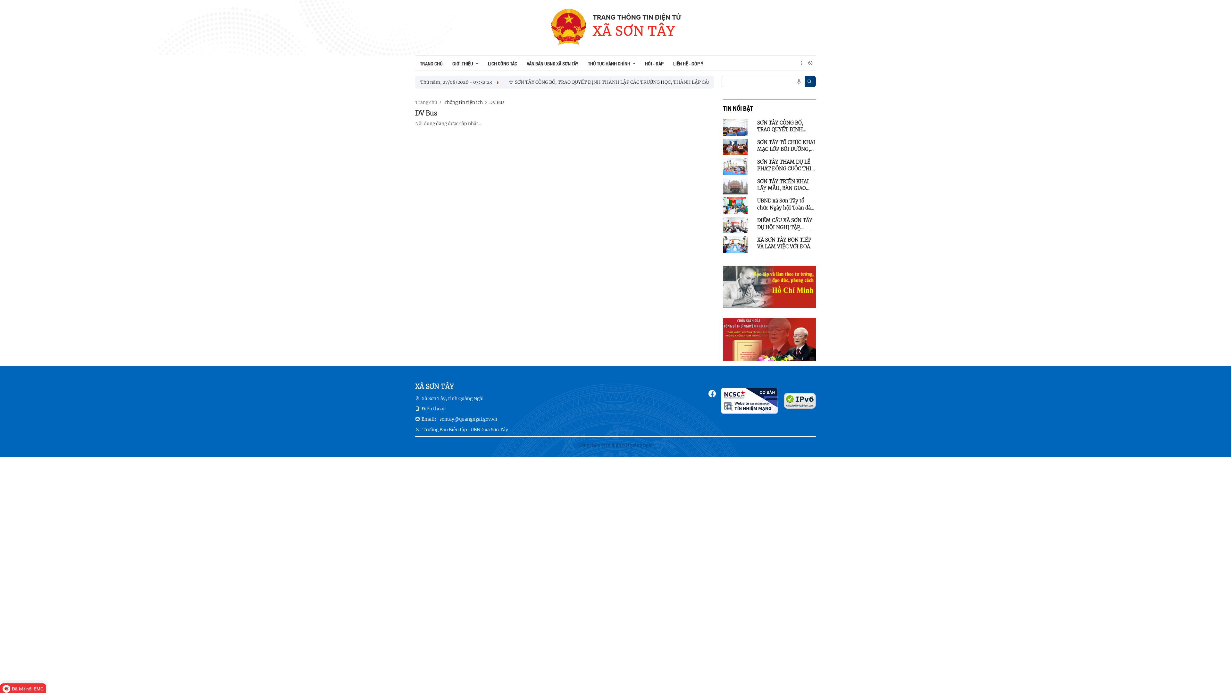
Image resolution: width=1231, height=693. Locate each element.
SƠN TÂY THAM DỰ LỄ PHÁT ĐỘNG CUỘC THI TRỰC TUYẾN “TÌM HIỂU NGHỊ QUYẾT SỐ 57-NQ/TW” (784, 165)
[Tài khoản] (810, 63)
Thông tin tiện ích (463, 102)
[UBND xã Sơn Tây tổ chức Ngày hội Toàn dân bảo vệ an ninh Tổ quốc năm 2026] (735, 205)
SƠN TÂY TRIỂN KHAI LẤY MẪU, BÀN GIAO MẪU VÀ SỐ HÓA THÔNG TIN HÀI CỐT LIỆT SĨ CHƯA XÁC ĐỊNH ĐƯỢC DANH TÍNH (786, 185)
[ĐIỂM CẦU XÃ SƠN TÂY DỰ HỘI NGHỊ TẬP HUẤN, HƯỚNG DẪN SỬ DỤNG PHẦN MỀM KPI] (735, 225)
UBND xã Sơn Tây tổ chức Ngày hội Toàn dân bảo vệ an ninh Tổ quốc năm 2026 (785, 204)
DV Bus (497, 102)
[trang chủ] (568, 28)
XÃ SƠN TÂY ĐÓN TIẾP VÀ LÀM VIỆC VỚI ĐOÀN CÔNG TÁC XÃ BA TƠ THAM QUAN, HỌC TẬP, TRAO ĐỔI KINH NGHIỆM (785, 243)
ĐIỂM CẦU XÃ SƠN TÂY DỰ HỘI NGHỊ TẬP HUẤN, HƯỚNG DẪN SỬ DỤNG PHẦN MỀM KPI (784, 224)
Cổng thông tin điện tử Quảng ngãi (615, 445)
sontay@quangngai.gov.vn (468, 419)
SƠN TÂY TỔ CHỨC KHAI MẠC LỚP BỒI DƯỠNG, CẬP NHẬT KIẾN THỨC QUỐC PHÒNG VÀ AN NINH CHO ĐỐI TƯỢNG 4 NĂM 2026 (786, 146)
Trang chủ (426, 102)
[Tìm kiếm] (809, 81)
